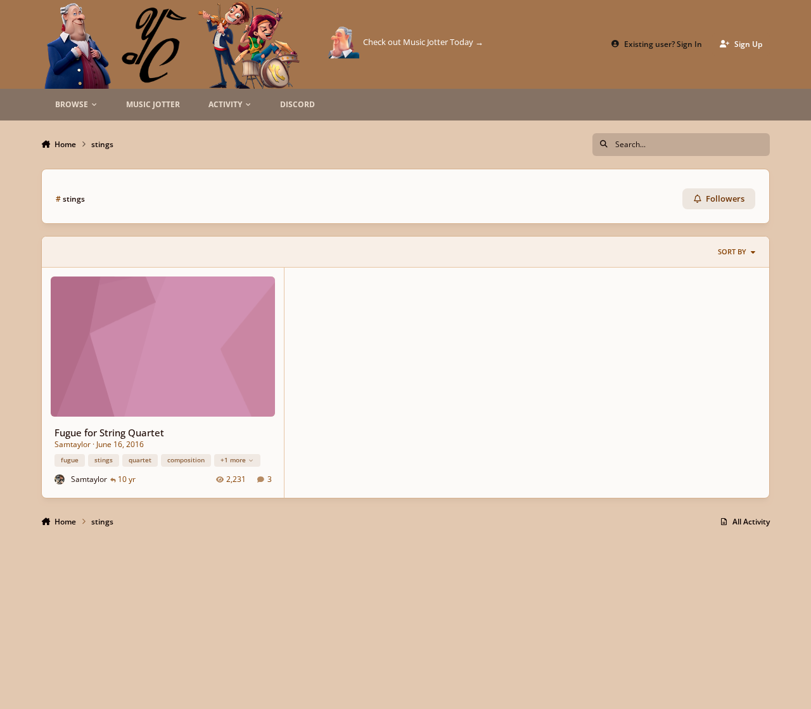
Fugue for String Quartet (109, 432)
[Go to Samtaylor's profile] (59, 479)
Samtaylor (72, 444)
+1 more (233, 459)
